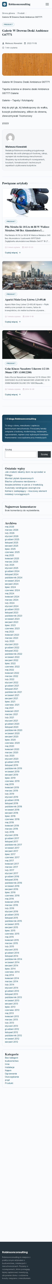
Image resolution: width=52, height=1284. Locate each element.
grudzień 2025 (12, 539)
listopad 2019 (11, 765)
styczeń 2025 (11, 568)
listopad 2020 (11, 727)
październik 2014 (13, 959)
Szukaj (8, 449)
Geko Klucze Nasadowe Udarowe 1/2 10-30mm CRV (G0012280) (27, 370)
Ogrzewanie (11, 1073)
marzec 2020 (11, 752)
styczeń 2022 (11, 682)
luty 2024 (10, 603)
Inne (7, 1064)
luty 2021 (9, 717)
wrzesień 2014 (12, 962)
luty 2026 (9, 533)
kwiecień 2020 (12, 749)
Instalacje (9, 1067)
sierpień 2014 (11, 965)
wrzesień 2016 (12, 886)
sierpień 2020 (11, 736)
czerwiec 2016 (12, 895)
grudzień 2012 (12, 1029)
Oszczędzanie (12, 1076)
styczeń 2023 (11, 644)
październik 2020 (13, 730)
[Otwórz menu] (47, 4)
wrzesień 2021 (12, 695)
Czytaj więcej (11, 252)
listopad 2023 (11, 612)
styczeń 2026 (11, 536)
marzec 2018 (11, 828)
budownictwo (12, 1061)
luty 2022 (9, 679)
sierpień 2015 (11, 927)
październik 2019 (13, 768)
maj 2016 (9, 898)
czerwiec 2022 (12, 666)
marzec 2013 (11, 1019)
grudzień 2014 (12, 952)
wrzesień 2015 (12, 924)
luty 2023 (9, 641)
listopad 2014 (11, 956)
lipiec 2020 (10, 739)
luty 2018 (9, 832)
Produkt (8, 24)
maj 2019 (9, 784)
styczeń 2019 (11, 797)
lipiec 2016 (10, 892)
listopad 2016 (11, 879)
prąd (7, 1080)
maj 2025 (9, 555)
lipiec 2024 (10, 587)
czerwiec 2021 (12, 704)
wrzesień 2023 (12, 619)
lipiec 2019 (10, 778)
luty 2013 (9, 1022)
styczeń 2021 (11, 720)
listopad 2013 (11, 994)
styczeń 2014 (11, 987)
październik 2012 (13, 1035)
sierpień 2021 (11, 698)
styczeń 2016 (11, 911)
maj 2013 (9, 1013)
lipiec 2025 (10, 549)
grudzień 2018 (12, 800)
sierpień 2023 (11, 622)
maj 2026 (9, 526)
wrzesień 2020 (12, 733)
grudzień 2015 (12, 914)
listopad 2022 (11, 650)
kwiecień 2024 (12, 596)
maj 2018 (9, 822)
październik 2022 (13, 654)
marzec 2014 (11, 981)
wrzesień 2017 (12, 848)
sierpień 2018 (11, 813)
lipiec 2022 (10, 663)
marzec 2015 (11, 943)
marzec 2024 (11, 599)
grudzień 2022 (12, 647)
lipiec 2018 (10, 816)
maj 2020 (9, 746)
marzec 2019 (11, 790)
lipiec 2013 (10, 1006)
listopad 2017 (11, 841)
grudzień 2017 (12, 838)
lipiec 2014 (10, 968)
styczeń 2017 (11, 873)
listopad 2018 (11, 803)
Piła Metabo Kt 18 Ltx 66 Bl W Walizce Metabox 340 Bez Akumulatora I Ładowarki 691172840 (27, 230)
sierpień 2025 (11, 545)
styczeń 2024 (12, 606)
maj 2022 (9, 669)
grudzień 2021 (12, 685)
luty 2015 (9, 946)
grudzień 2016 (12, 876)
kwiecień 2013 (12, 1016)
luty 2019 (9, 793)
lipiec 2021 (10, 701)
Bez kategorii (11, 1057)
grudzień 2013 (12, 991)
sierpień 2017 (11, 851)
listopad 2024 (12, 574)
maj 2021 (9, 708)
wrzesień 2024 (12, 580)
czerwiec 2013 (12, 1010)
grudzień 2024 (12, 571)
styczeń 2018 (11, 835)
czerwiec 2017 (12, 857)
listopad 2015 (11, 917)
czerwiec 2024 (12, 590)
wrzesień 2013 (12, 1000)
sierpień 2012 (11, 1041)
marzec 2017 (11, 867)
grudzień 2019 (12, 762)
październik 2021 (13, 692)
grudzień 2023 (12, 609)
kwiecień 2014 (12, 978)
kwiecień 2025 (12, 558)
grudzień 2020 (12, 723)
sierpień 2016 (11, 889)
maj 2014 (9, 975)
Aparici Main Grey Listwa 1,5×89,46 (25, 299)
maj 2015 (9, 937)
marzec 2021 (11, 714)
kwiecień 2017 (12, 863)
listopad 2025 (11, 542)
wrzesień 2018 (12, 809)
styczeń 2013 (11, 1026)
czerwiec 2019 (12, 781)
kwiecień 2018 (12, 825)
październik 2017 (13, 844)
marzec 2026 (11, 530)
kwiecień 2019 (12, 787)
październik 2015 (13, 921)
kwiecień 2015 (12, 940)
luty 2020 (9, 755)
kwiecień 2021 (12, 711)
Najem (8, 1070)
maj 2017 (9, 860)
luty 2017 (9, 870)
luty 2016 (9, 908)
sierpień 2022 (11, 660)
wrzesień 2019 (12, 771)
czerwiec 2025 (12, 552)
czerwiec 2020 (12, 743)
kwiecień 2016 (12, 902)
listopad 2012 (11, 1032)
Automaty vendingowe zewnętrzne (22, 488)
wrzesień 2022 (12, 657)
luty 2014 (9, 984)
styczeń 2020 (11, 758)
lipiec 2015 (10, 930)
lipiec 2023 (10, 625)
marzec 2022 (11, 676)
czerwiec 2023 (12, 628)
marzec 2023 (11, 638)
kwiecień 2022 (12, 673)
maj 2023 (9, 631)
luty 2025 (9, 564)
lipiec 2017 (10, 854)
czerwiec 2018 (12, 819)
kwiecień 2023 (12, 634)
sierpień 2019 (11, 774)
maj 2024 (9, 593)
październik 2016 (13, 882)
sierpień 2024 (12, 584)
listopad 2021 (11, 689)
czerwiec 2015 (12, 933)
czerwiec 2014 (12, 972)
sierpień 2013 (11, 1003)
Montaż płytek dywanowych (19, 478)
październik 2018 (13, 806)
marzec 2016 (11, 905)
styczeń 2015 (11, 949)
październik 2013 (13, 997)
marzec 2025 (11, 561)
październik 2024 (13, 577)
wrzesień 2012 (12, 1038)
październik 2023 (13, 615)
